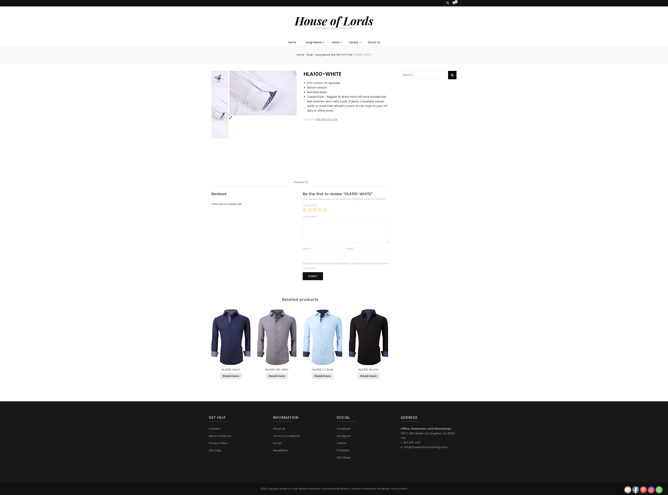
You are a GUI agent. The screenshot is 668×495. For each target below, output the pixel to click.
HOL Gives (343, 458)
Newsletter (280, 450)
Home (292, 42)
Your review (311, 216)
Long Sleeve (314, 42)
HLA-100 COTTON (326, 119)
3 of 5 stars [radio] (315, 210)
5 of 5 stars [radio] (325, 210)
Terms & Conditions (286, 436)
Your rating (310, 205)
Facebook (343, 429)
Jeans (335, 42)
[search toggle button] (447, 3)
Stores (277, 443)
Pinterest (343, 450)
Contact (214, 429)
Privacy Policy (218, 443)
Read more (231, 376)
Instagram (344, 436)
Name (307, 248)
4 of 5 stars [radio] (320, 210)
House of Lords (334, 20)
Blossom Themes (350, 488)
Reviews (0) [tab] (301, 182)
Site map (215, 450)
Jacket (353, 42)
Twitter (342, 443)
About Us (374, 42)
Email (351, 248)
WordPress (383, 488)
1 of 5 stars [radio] (305, 210)
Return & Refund (220, 436)
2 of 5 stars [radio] (310, 210)
